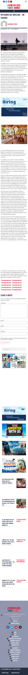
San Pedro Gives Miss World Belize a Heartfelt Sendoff (8, 481)
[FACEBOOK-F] (4, 2)
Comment (3, 303)
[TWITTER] (6, 2)
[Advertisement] (14, 254)
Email (2, 326)
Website (3, 331)
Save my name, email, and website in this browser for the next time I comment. (14, 339)
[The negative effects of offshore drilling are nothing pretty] (6, 280)
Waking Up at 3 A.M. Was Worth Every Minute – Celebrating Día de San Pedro (8, 583)
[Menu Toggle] (14, 11)
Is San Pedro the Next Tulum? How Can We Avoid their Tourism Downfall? (8, 522)
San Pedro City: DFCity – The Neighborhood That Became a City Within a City (8, 502)
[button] (26, 1)
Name (2, 320)
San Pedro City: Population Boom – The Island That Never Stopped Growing (8, 563)
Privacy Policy (5, 672)
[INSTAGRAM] (11, 2)
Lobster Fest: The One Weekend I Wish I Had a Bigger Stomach (8, 542)
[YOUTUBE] (9, 2)
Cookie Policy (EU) (15, 672)
